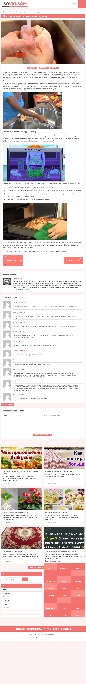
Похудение (7, 600)
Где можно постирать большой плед (58, 471)
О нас (32, 638)
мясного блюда (40, 242)
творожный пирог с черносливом (23, 285)
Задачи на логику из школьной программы (60, 551)
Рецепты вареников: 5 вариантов (57, 512)
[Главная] (15, 4)
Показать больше (7, 404)
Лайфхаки (6, 597)
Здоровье (32, 68)
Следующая (72, 260)
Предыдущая (14, 260)
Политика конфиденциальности (45, 638)
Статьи (12, 12)
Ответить (22, 302)
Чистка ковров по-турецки (12, 551)
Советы (54, 68)
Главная (5, 12)
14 (39, 561)
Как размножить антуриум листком (16, 512)
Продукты (43, 68)
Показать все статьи (37, 568)
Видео (5, 589)
